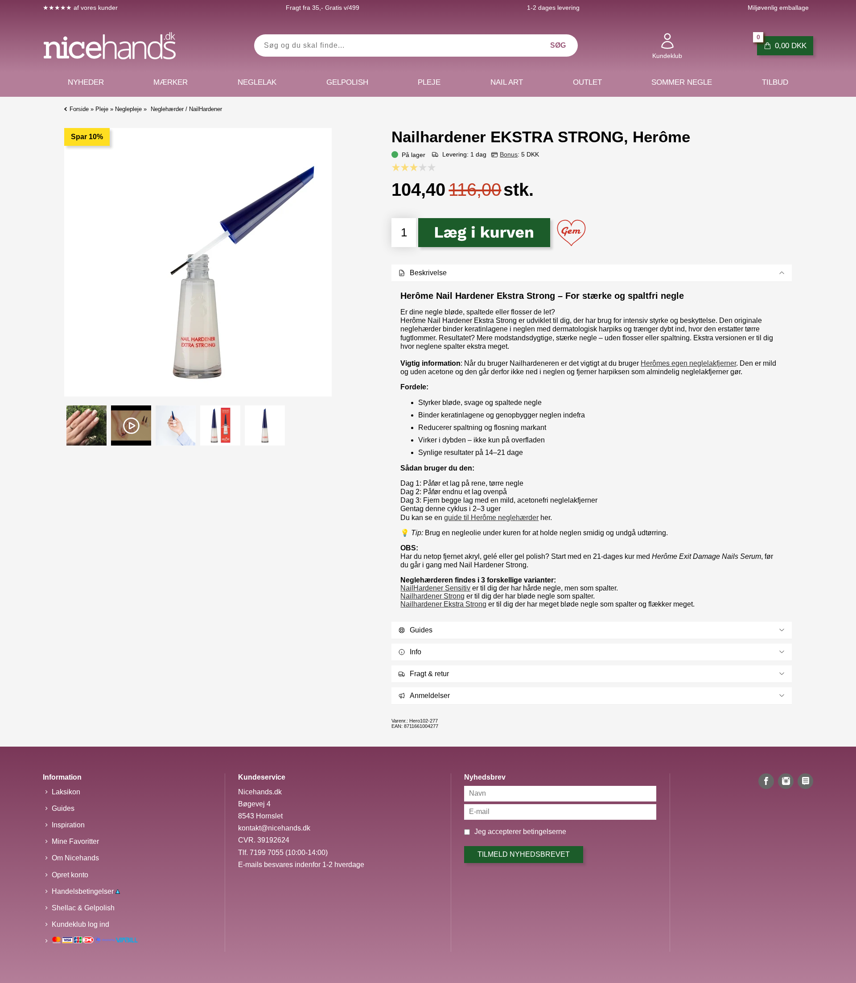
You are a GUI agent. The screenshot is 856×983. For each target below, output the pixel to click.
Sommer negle (681, 82)
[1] (398, 167)
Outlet (587, 82)
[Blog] (805, 781)
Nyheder (86, 82)
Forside (79, 109)
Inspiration (68, 825)
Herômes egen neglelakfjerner (688, 363)
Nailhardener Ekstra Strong (443, 604)
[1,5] (402, 167)
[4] (425, 167)
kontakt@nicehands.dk (274, 828)
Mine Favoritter (75, 841)
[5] (434, 167)
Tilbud (775, 82)
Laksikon (66, 792)
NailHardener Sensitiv (435, 588)
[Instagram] (786, 781)
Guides (63, 808)
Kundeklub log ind (80, 924)
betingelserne (544, 831)
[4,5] (429, 167)
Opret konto (70, 875)
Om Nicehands (75, 858)
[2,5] (411, 167)
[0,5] (393, 167)
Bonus (509, 154)
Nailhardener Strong (432, 596)
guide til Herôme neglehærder (491, 517)
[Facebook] (766, 781)
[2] (407, 167)
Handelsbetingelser (83, 891)
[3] (416, 167)
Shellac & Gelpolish (83, 908)
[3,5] (420, 167)
